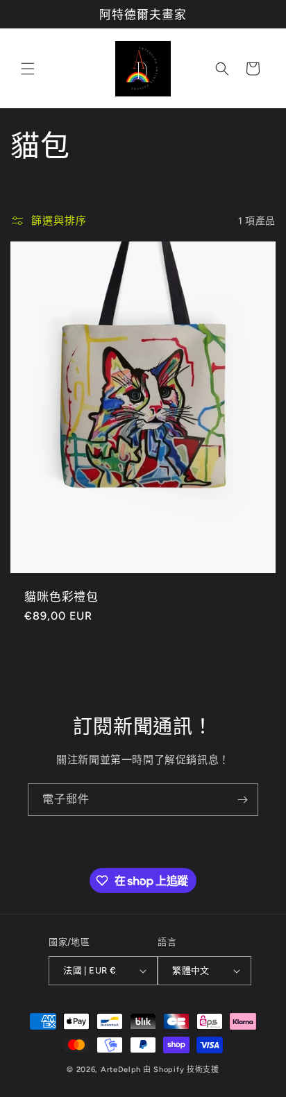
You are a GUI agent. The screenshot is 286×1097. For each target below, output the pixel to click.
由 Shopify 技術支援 (181, 1069)
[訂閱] (242, 799)
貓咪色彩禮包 (61, 596)
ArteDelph (121, 1069)
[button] (27, 68)
